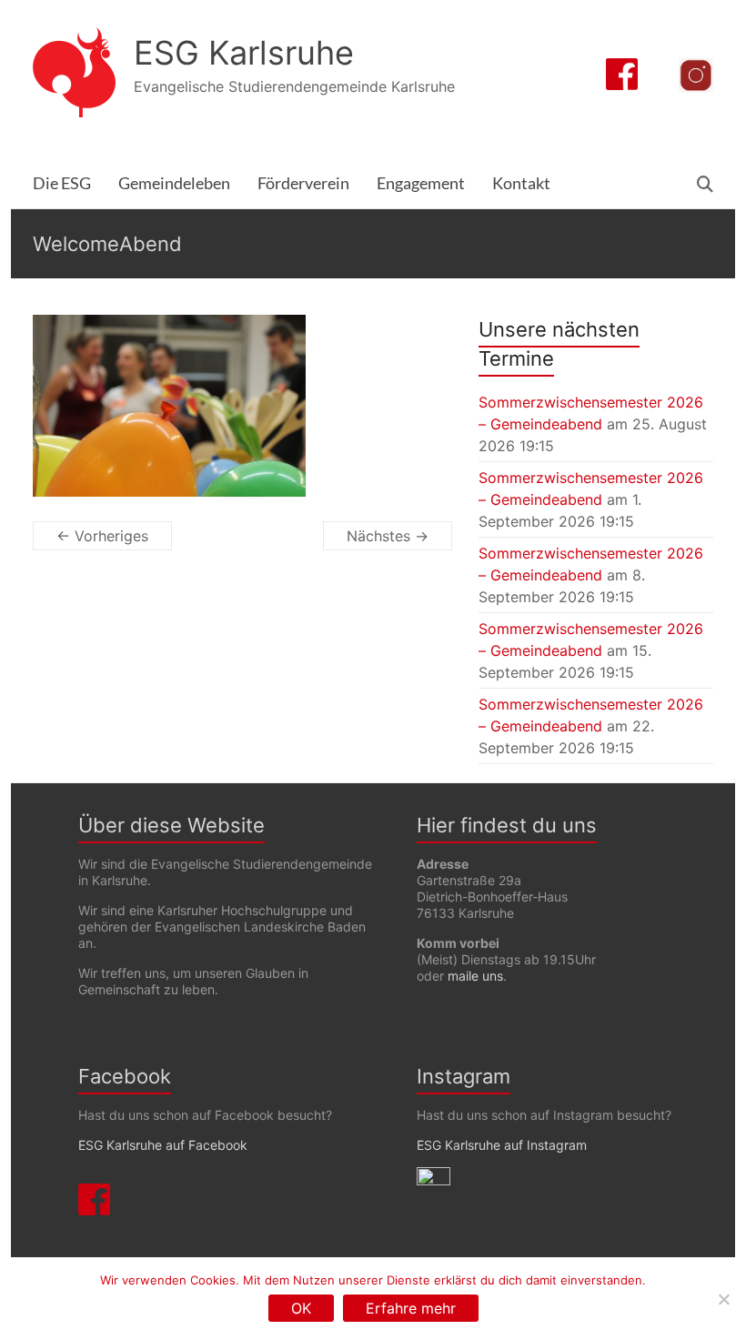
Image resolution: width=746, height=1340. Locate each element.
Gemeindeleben (174, 183)
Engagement (421, 183)
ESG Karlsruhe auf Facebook (162, 1145)
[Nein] (723, 1299)
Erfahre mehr (411, 1308)
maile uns (475, 975)
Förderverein (303, 183)
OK (301, 1308)
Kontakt (521, 183)
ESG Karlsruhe (244, 53)
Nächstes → (387, 536)
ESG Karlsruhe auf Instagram (502, 1145)
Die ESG (62, 183)
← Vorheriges (102, 536)
